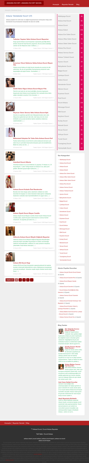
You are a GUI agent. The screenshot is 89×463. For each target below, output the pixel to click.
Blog (77, 4)
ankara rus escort (60, 438)
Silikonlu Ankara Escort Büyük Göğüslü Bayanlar (31, 237)
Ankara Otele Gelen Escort (67, 180)
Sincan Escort (64, 246)
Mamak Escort (64, 243)
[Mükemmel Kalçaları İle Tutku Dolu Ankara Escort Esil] (10, 136)
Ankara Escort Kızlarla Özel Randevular (27, 189)
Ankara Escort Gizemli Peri (67, 277)
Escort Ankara (64, 225)
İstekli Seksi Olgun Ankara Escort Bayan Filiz (29, 89)
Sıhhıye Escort (64, 249)
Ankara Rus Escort (65, 184)
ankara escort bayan (48, 438)
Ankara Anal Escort (65, 163)
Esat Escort (63, 222)
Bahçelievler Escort (65, 197)
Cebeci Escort (64, 208)
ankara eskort (28, 438)
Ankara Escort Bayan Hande (68, 281)
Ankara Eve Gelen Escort (67, 173)
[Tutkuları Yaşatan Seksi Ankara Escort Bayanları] (10, 37)
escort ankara (37, 438)
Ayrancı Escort (64, 194)
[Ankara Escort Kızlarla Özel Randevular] (10, 187)
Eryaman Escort (64, 218)
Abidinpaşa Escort (65, 159)
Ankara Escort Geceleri (66, 286)
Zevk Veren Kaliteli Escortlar (67, 382)
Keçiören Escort (64, 236)
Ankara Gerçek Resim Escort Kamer (70, 272)
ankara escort (10, 460)
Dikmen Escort (64, 215)
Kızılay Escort (64, 239)
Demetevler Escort (65, 211)
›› (31, 280)
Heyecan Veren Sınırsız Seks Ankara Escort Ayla (30, 112)
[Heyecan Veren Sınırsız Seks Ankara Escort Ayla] (10, 110)
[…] (37, 45)
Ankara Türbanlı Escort (66, 191)
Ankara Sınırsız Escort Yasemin (69, 295)
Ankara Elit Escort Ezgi (21, 263)
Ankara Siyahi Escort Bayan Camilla (26, 213)
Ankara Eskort (64, 170)
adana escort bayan (44, 440)
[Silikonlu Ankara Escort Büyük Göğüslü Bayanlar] (10, 235)
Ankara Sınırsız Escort (66, 187)
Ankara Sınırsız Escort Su (67, 317)
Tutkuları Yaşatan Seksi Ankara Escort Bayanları (31, 39)
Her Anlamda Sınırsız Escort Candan (72, 329)
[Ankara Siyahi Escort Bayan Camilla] (10, 211)
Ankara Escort (64, 166)
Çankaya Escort (64, 204)
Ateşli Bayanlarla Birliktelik (67, 398)
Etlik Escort (63, 232)
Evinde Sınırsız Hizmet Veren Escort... (72, 347)
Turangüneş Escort (65, 256)
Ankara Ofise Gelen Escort (67, 177)
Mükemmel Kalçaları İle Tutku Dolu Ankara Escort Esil (33, 138)
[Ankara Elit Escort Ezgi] (10, 261)
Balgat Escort (63, 201)
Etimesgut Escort (64, 229)
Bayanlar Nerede (67, 4)
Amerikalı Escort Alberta (22, 162)
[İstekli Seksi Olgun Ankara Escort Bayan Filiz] (10, 87)
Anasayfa (56, 4)
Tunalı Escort (63, 253)
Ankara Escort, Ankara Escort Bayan (24, 3)
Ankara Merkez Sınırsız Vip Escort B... (72, 365)
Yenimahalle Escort (65, 260)
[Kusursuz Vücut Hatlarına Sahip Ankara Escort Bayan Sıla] (10, 61)
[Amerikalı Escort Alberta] (10, 160)
